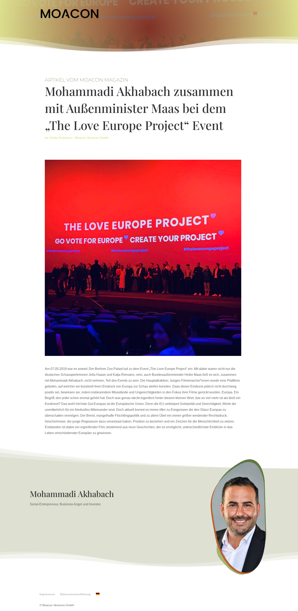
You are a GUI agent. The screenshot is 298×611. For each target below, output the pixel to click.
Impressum (47, 594)
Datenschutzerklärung (75, 594)
